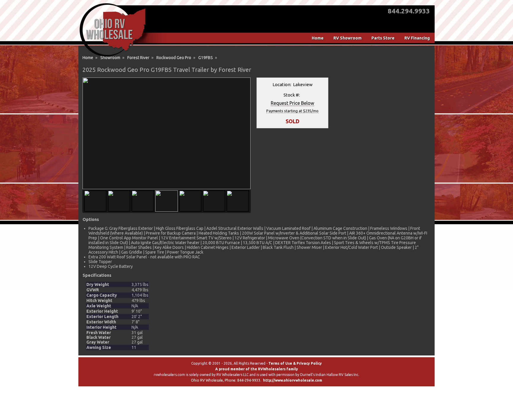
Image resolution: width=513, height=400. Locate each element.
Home (318, 38)
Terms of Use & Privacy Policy (295, 363)
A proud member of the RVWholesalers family (256, 369)
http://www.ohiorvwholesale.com (292, 380)
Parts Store (383, 38)
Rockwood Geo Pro (173, 57)
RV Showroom (347, 38)
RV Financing (417, 38)
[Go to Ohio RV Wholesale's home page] (112, 56)
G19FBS (205, 57)
